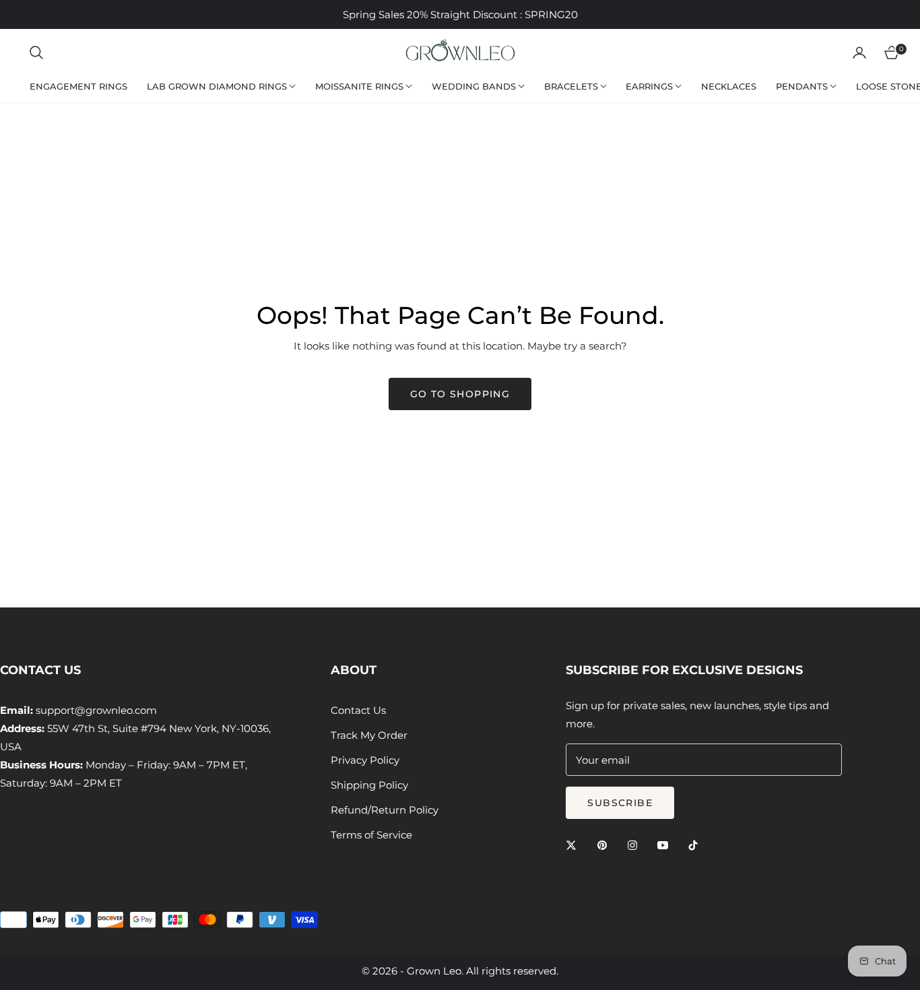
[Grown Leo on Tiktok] (696, 844)
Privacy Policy (365, 760)
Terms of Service (371, 834)
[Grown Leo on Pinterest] (605, 844)
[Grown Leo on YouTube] (666, 844)
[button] (36, 52)
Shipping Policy (369, 785)
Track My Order (369, 735)
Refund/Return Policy (384, 809)
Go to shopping (460, 394)
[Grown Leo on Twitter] (574, 844)
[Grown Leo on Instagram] (636, 844)
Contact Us (358, 710)
